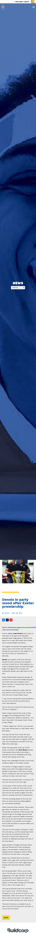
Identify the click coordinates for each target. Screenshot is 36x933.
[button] (33, 1)
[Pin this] (11, 620)
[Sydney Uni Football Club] (3, 7)
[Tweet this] (7, 620)
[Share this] (3, 620)
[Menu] (33, 7)
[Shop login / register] (14, 2)
